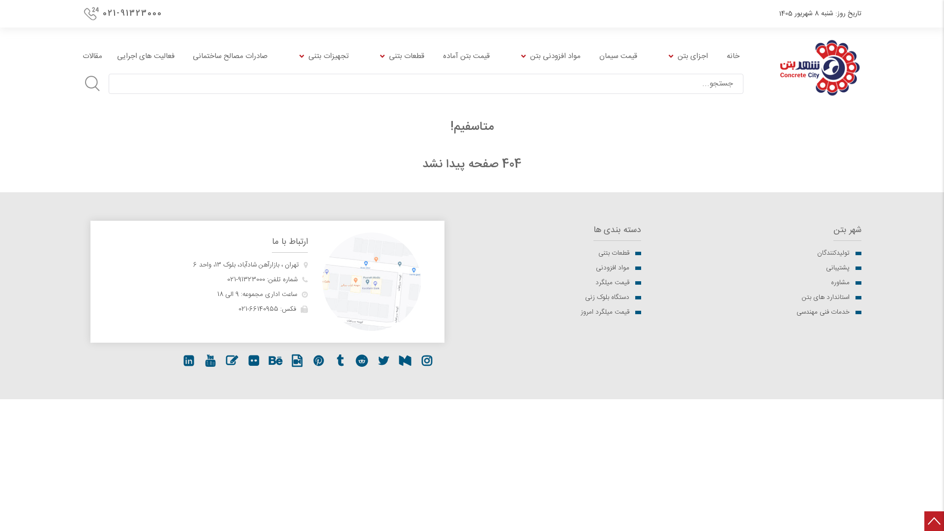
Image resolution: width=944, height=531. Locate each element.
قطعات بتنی (613, 253)
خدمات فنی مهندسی (823, 312)
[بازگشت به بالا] (934, 521)
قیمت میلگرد (612, 282)
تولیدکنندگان (833, 253)
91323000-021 (246, 279)
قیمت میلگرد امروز (605, 312)
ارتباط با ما (290, 242)
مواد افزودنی (612, 268)
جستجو (92, 83)
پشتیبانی (838, 268)
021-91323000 (132, 13)
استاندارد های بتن (826, 297)
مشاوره (840, 282)
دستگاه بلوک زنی (607, 297)
